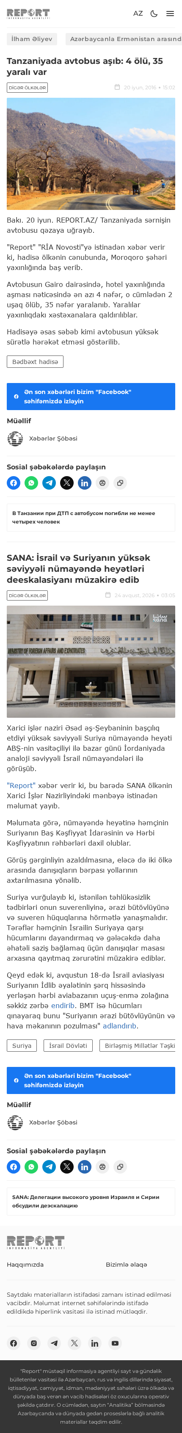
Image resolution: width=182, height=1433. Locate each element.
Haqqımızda (25, 1264)
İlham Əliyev (31, 39)
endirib (62, 1005)
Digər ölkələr (27, 88)
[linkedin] (84, 483)
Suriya (21, 1045)
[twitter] (67, 483)
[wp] (31, 483)
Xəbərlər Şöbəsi (53, 438)
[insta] (34, 1343)
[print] (102, 483)
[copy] (120, 483)
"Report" (21, 785)
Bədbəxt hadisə (35, 361)
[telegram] (49, 483)
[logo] (28, 13)
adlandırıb (119, 1026)
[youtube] (115, 1343)
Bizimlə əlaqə (126, 1264)
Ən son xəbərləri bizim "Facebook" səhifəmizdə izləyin (77, 396)
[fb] (13, 483)
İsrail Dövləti (68, 1045)
